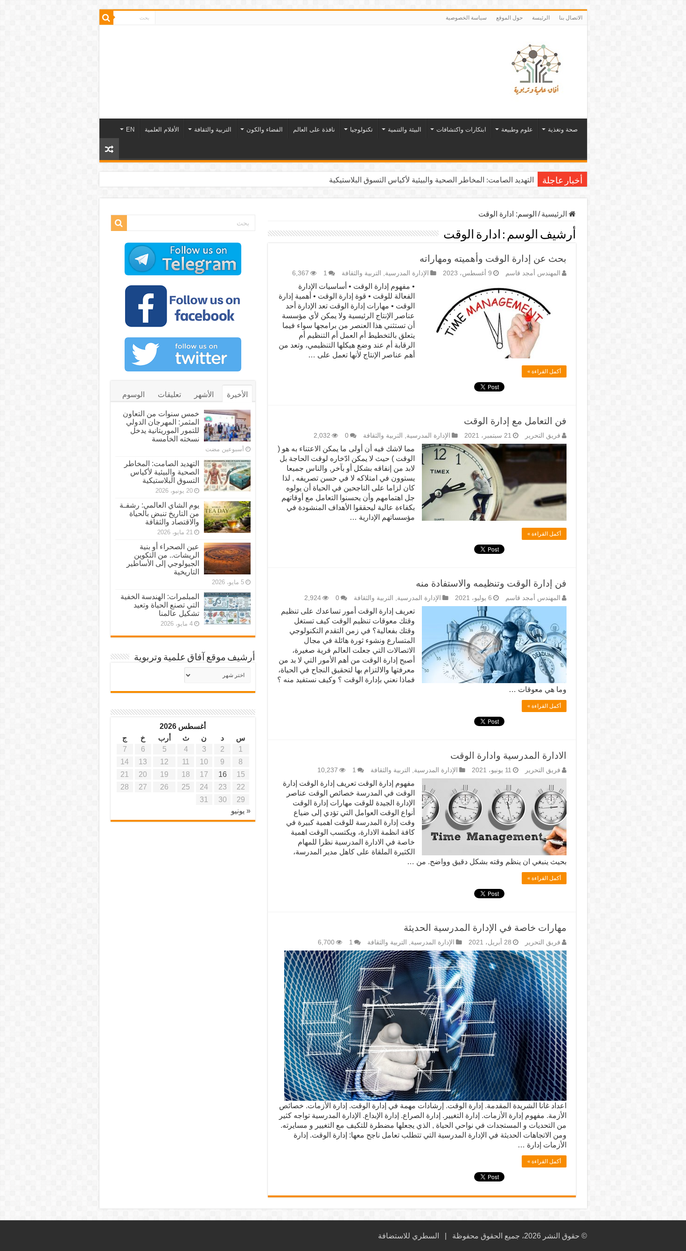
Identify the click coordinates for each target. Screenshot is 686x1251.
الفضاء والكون (264, 129)
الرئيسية (555, 214)
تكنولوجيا (361, 129)
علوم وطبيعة (517, 129)
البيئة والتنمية (404, 129)
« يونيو (241, 811)
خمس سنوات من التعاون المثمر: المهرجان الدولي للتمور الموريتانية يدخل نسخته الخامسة (161, 426)
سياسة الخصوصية (466, 17)
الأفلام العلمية (162, 129)
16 (222, 774)
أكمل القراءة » (544, 371)
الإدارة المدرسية (407, 273)
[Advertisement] (276, 56)
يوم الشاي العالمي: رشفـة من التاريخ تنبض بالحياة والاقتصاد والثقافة (159, 513)
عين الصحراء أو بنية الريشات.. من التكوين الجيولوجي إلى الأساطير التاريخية (162, 559)
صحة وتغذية (563, 129)
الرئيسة (541, 17)
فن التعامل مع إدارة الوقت (515, 421)
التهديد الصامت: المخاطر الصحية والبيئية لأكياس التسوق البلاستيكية (431, 180)
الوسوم (133, 394)
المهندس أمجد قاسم (532, 273)
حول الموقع (509, 17)
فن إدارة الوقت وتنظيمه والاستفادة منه (491, 583)
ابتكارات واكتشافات (461, 129)
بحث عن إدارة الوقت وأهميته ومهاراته (493, 258)
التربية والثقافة (212, 129)
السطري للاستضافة (408, 1236)
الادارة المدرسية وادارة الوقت (508, 755)
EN (130, 129)
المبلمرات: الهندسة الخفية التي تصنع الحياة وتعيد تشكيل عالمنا (159, 605)
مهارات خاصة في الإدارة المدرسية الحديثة (485, 928)
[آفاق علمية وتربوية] (538, 70)
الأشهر (204, 394)
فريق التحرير (542, 435)
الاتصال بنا (570, 17)
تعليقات (169, 394)
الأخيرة (237, 394)
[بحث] (106, 18)
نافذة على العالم (314, 129)
